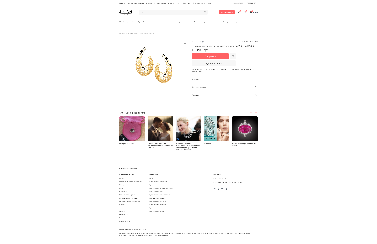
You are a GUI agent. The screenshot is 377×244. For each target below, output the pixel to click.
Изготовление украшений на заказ (139, 3)
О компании (187, 3)
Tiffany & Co (209, 143)
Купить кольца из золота (157, 185)
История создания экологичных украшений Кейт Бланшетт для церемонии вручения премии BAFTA (188, 146)
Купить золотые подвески (157, 198)
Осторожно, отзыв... (127, 143)
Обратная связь (124, 214)
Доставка (122, 211)
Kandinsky (147, 22)
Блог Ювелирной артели (202, 3)
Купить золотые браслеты (157, 201)
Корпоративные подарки (232, 22)
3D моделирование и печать (164, 3)
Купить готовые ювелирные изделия (176, 22)
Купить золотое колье (156, 208)
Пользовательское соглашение (129, 198)
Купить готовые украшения (158, 181)
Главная (122, 33)
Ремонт (178, 3)
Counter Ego (136, 22)
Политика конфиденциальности (129, 201)
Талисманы (157, 22)
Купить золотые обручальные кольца (161, 188)
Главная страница (124, 221)
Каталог (122, 3)
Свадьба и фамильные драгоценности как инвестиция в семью (160, 145)
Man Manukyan (124, 22)
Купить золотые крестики (157, 205)
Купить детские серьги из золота (160, 195)
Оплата (121, 208)
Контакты (122, 218)
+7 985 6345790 (252, 3)
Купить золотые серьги (156, 191)
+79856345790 (219, 178)
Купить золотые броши (156, 211)
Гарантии (122, 205)
